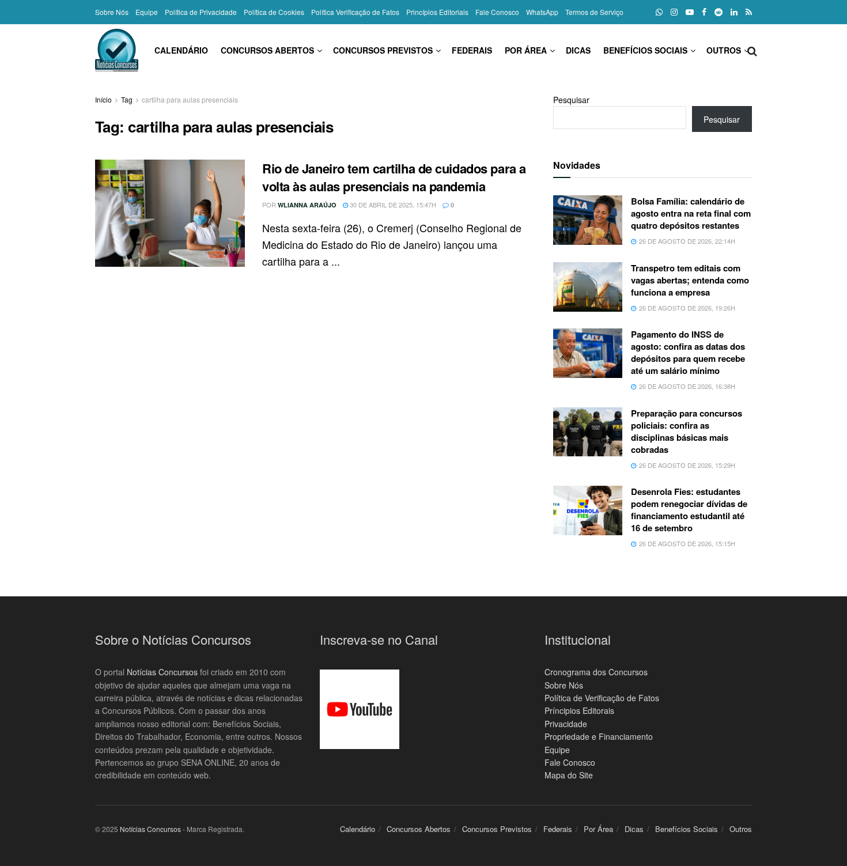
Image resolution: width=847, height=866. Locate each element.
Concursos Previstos (383, 50)
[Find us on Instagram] (674, 12)
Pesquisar (571, 99)
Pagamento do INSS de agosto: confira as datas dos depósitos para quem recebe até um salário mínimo (688, 352)
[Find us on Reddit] (718, 12)
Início (103, 99)
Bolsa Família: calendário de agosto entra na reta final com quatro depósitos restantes (691, 213)
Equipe (146, 12)
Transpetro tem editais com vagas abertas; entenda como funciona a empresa (690, 280)
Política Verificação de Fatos (355, 12)
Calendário (181, 50)
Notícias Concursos (162, 672)
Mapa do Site (568, 775)
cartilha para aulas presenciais (190, 99)
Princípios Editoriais (437, 12)
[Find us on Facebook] (704, 12)
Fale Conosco (497, 12)
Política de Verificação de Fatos (601, 698)
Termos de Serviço (594, 12)
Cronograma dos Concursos (596, 672)
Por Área (526, 50)
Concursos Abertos (267, 50)
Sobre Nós (111, 12)
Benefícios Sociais (645, 50)
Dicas (578, 50)
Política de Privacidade (201, 12)
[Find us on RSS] (749, 12)
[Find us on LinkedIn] (734, 12)
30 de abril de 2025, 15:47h (392, 204)
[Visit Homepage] (116, 50)
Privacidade (565, 723)
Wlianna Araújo (307, 205)
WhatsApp (542, 12)
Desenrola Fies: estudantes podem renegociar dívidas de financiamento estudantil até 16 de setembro (689, 509)
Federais (472, 50)
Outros (723, 50)
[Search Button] (752, 50)
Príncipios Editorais (579, 710)
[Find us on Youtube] (690, 12)
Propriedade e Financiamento (598, 736)
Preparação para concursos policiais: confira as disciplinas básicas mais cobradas (686, 431)
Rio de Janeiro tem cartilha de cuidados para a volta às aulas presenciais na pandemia (394, 177)
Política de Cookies (274, 12)
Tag (127, 99)
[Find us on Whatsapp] (659, 12)
